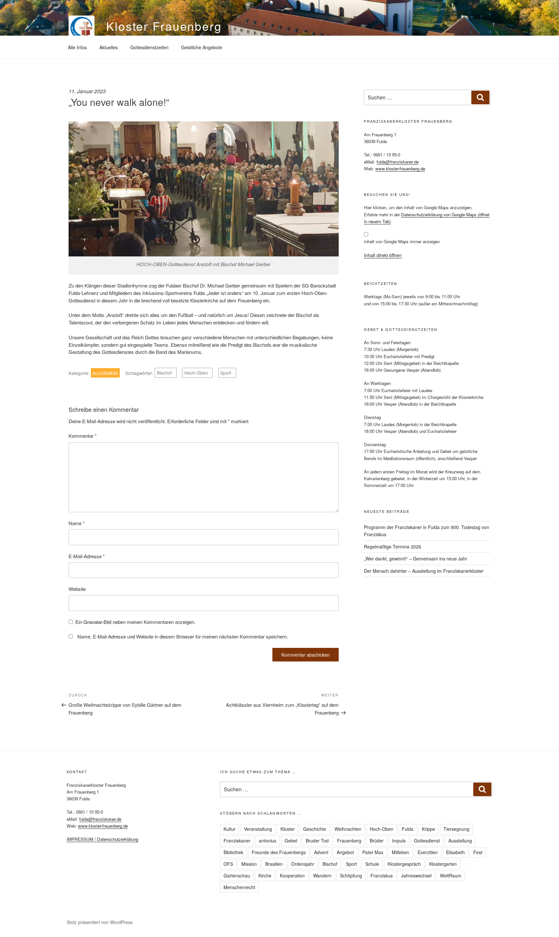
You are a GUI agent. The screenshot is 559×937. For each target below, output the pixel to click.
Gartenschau (237, 875)
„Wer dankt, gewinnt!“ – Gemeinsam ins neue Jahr (415, 558)
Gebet (291, 840)
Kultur (230, 829)
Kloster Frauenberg (164, 25)
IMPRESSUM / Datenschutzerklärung (102, 839)
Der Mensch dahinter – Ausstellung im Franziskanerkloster (424, 571)
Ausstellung (460, 840)
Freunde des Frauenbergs (279, 852)
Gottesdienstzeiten (149, 47)
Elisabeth (455, 852)
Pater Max (372, 852)
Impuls (399, 840)
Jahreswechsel (416, 875)
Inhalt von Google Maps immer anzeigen (402, 241)
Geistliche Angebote (201, 47)
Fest (477, 852)
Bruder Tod (317, 840)
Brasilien (274, 864)
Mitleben (400, 852)
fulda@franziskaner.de (398, 162)
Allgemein (105, 373)
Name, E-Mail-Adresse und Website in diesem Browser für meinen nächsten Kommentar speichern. (182, 636)
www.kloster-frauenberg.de (400, 168)
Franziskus (381, 875)
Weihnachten (347, 829)
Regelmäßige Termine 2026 (392, 546)
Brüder (377, 840)
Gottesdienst (427, 840)
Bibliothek (233, 852)
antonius (267, 840)
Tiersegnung (456, 829)
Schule (372, 864)
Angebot (345, 852)
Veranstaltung (258, 829)
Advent (321, 852)
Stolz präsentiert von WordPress (100, 922)
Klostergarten (443, 864)
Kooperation (292, 875)
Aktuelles (108, 47)
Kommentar (83, 435)
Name (77, 523)
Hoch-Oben (196, 373)
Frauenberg (349, 840)
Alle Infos (77, 47)
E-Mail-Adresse (87, 556)
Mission (249, 864)
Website (77, 588)
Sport (225, 373)
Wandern (322, 875)
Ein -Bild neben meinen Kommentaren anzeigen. (135, 621)
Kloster (287, 829)
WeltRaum (450, 875)
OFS (228, 864)
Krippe (428, 829)
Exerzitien (428, 852)
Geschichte (314, 829)
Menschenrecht (239, 887)
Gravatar (92, 621)
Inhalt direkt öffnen (383, 255)
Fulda (407, 829)
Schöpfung (351, 875)
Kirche (264, 875)
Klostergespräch (404, 864)
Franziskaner (237, 840)
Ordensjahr (302, 864)
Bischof (164, 373)
